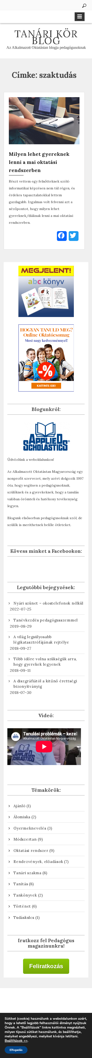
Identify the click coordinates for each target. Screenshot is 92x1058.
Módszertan (25, 839)
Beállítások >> (16, 1041)
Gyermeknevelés (29, 828)
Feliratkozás (46, 966)
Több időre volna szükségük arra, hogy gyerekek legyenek (45, 662)
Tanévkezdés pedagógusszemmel (45, 620)
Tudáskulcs (23, 917)
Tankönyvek (25, 895)
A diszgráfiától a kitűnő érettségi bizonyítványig (45, 684)
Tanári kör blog (46, 37)
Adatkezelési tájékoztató (46, 1002)
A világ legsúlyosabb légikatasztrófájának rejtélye (41, 640)
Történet (22, 906)
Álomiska (21, 817)
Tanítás (20, 884)
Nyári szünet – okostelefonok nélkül (48, 603)
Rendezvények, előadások (38, 861)
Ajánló (19, 806)
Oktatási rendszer (30, 850)
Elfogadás (16, 1050)
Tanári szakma (27, 873)
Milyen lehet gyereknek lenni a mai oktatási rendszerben (39, 162)
